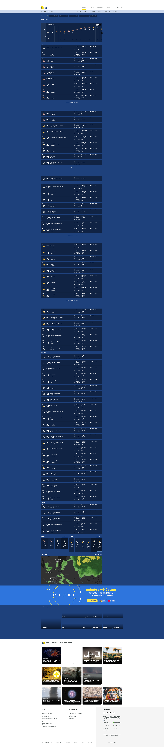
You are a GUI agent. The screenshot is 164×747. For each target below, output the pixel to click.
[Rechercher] (113, 7)
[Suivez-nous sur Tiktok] (113, 712)
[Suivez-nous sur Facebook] (104, 712)
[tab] (97, 25)
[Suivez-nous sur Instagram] (107, 712)
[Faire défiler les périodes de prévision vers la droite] (102, 33)
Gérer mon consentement (48, 720)
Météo (45, 11)
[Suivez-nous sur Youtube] (110, 712)
